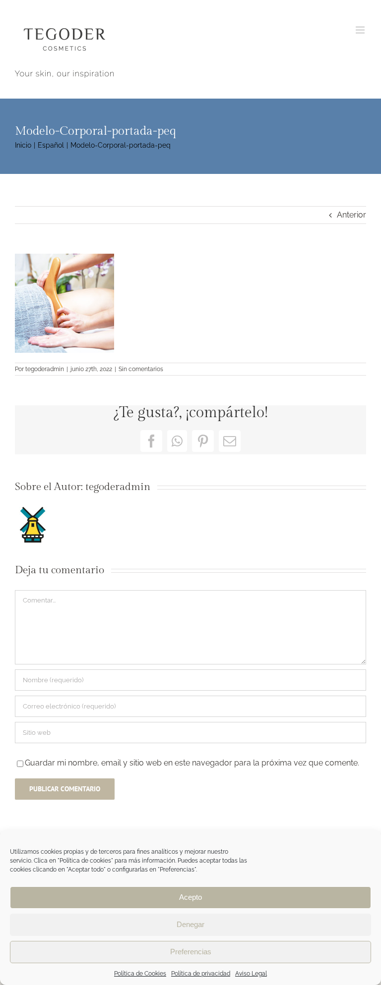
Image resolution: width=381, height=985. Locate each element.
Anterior (351, 214)
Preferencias (190, 951)
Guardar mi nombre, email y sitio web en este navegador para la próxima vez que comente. (192, 762)
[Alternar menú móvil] (361, 30)
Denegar (190, 924)
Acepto (190, 897)
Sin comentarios (141, 369)
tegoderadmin (44, 369)
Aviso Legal (251, 973)
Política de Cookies (140, 973)
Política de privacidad (200, 973)
